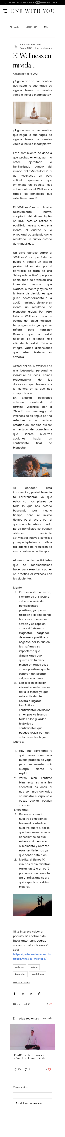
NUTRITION (32, 27)
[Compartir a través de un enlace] (39, 993)
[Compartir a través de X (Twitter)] (22, 993)
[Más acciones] (50, 46)
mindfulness (37, 974)
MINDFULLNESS (21, 982)
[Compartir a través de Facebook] (14, 993)
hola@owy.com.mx (48, 2)
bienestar (20, 974)
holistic (34, 967)
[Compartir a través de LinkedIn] (30, 993)
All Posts (14, 27)
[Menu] (5, 11)
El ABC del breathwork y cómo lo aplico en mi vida (30, 1057)
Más (46, 27)
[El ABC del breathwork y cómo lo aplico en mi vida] (32, 1037)
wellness (19, 967)
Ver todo (47, 1018)
